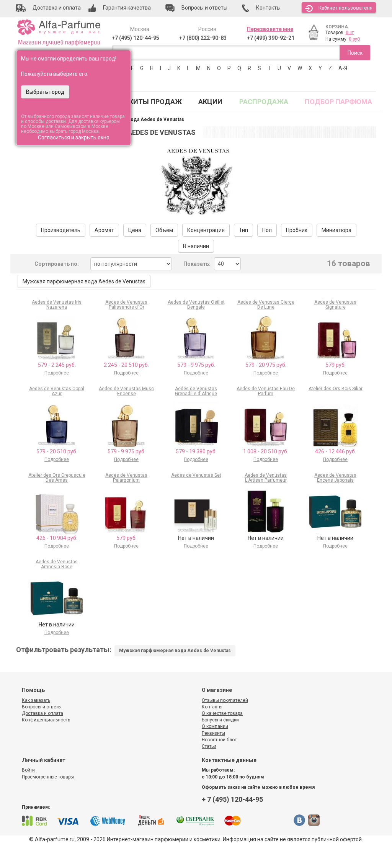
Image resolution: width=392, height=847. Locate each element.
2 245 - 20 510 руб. (126, 365)
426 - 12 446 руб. (335, 451)
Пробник (296, 230)
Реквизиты (213, 733)
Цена (134, 230)
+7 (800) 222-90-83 (203, 38)
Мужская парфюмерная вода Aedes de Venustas (84, 281)
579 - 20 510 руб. (56, 451)
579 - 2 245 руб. (57, 365)
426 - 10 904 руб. (56, 538)
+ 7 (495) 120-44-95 (232, 799)
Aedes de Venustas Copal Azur (56, 391)
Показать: (197, 264)
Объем (164, 230)
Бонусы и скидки (220, 720)
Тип (243, 230)
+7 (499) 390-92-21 (270, 38)
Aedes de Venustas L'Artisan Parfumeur (266, 478)
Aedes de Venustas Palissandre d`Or (126, 304)
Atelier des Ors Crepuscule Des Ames (56, 478)
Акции (210, 102)
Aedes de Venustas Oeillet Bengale (196, 304)
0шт (350, 32)
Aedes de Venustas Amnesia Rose (57, 564)
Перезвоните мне (270, 29)
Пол (267, 230)
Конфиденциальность (46, 720)
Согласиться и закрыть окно (73, 137)
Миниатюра (336, 230)
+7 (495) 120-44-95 (135, 38)
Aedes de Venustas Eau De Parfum (266, 391)
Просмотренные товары (48, 777)
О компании (215, 726)
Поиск (355, 53)
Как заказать (36, 700)
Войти (28, 770)
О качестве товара (222, 713)
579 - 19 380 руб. (196, 451)
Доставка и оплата (42, 713)
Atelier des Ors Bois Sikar (336, 388)
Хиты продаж (155, 102)
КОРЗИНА (336, 26)
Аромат (104, 230)
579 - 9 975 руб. (196, 365)
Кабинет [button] (345, 8)
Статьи (209, 746)
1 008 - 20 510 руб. (265, 451)
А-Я (342, 68)
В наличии (196, 246)
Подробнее (56, 373)
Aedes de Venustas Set (196, 475)
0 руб (354, 39)
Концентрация (206, 230)
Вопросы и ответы (42, 707)
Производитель (60, 230)
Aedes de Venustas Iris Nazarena (57, 304)
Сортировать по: (56, 264)
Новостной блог (219, 739)
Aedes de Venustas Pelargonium (126, 478)
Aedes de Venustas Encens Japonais (335, 478)
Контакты (212, 707)
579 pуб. (335, 365)
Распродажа (263, 102)
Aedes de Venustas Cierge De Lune (265, 304)
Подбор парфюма (338, 102)
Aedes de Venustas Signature (335, 304)
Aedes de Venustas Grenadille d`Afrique (196, 391)
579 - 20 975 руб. (265, 365)
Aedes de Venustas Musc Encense (126, 391)
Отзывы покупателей (225, 700)
